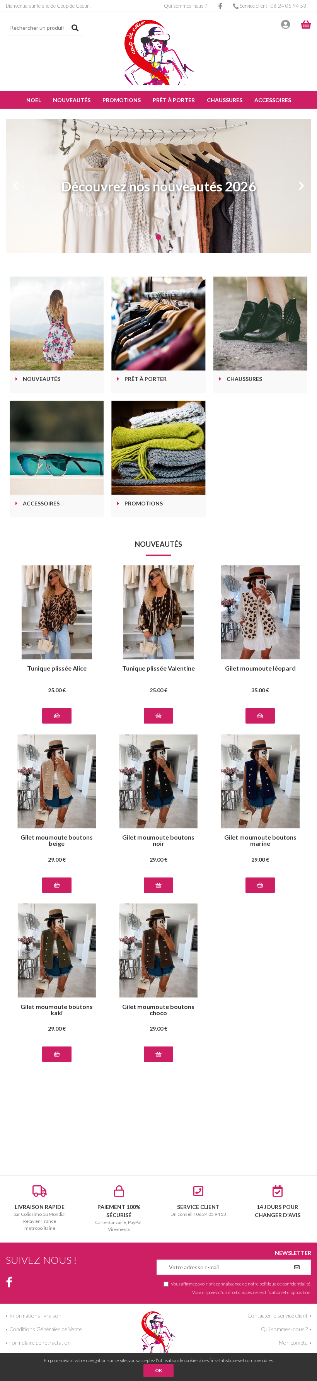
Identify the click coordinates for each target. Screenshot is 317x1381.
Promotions (143, 504)
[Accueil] (159, 52)
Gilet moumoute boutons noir (158, 840)
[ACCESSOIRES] (57, 448)
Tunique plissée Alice (57, 668)
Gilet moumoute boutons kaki (56, 1010)
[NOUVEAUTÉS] (57, 323)
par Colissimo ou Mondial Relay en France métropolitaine (40, 1217)
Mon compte (293, 1342)
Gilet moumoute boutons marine (260, 840)
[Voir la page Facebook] (9, 1282)
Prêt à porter (145, 379)
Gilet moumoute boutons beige (56, 840)
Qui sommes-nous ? (185, 6)
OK (158, 1370)
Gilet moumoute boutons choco (158, 1010)
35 (260, 690)
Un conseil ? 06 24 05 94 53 (198, 1210)
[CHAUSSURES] (260, 323)
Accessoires (41, 504)
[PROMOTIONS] (158, 448)
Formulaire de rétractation (40, 1342)
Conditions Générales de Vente (45, 1329)
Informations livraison (35, 1315)
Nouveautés (41, 379)
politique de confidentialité (284, 1283)
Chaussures (244, 379)
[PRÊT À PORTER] (158, 323)
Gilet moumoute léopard (260, 668)
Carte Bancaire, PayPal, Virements (119, 1217)
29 (57, 859)
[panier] (306, 24)
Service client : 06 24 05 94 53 (272, 6)
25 (57, 690)
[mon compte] (285, 24)
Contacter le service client (277, 1315)
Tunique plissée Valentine (158, 668)
